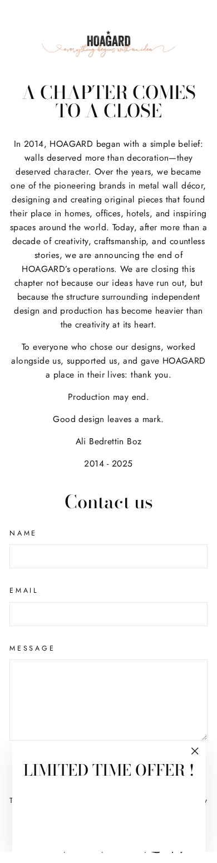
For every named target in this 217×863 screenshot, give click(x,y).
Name (23, 533)
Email (24, 591)
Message (32, 648)
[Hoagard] (108, 44)
